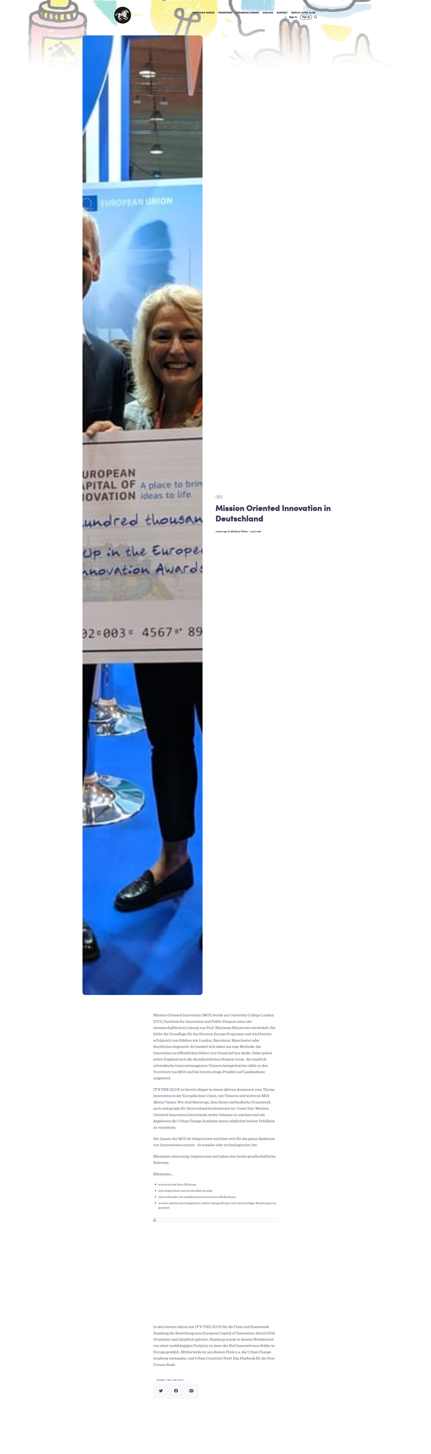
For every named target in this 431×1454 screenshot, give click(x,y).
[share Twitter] (160, 1391)
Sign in (293, 17)
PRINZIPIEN (225, 13)
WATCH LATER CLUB (303, 13)
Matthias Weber (239, 531)
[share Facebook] (176, 1391)
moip (219, 497)
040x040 (268, 13)
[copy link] (191, 1391)
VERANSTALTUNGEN (247, 13)
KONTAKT (282, 13)
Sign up (306, 17)
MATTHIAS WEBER (203, 13)
